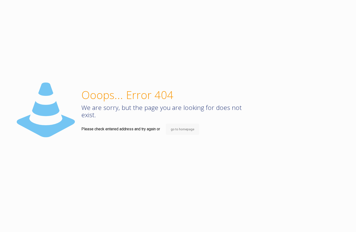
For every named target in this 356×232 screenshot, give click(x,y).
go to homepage (182, 129)
